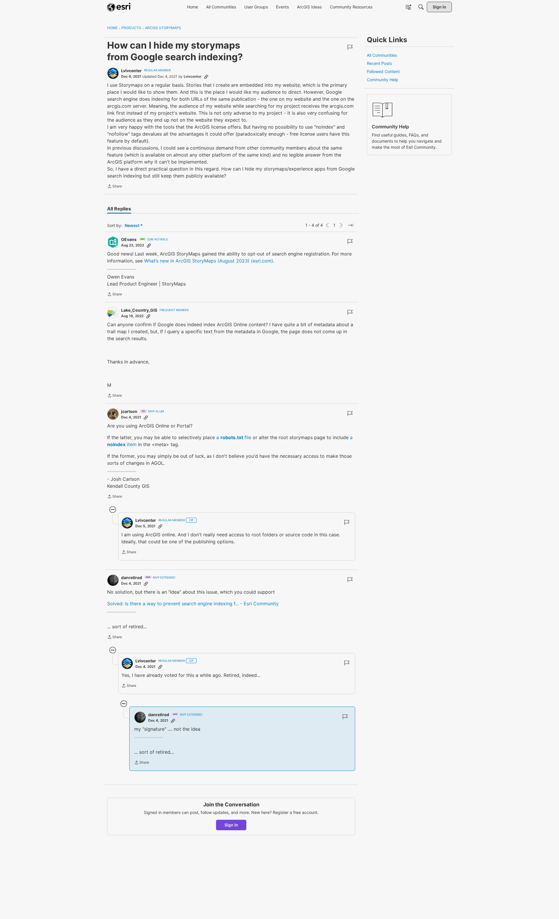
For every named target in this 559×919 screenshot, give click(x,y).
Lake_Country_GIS (139, 310)
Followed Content (383, 71)
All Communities (382, 55)
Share (114, 187)
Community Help (382, 79)
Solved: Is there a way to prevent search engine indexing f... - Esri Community (193, 603)
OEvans (129, 239)
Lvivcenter (131, 70)
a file (233, 437)
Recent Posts (379, 63)
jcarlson (129, 411)
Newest (132, 225)
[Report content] (350, 47)
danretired (131, 577)
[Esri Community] (119, 7)
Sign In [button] (231, 824)
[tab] (119, 209)
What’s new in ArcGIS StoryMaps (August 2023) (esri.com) (208, 261)
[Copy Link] (206, 76)
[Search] (421, 7)
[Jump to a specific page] (350, 225)
